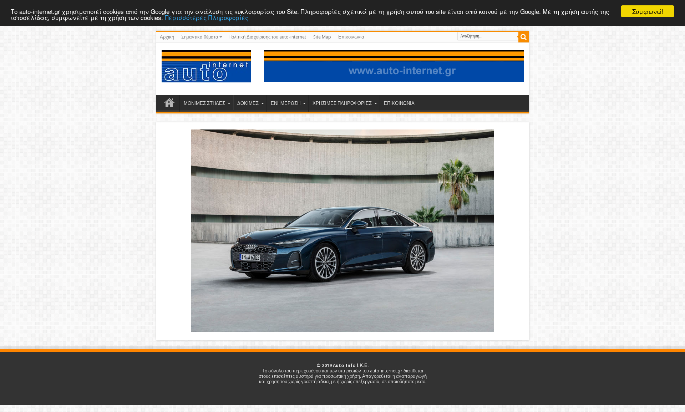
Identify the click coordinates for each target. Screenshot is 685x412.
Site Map (322, 37)
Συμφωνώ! (647, 11)
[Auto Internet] (206, 77)
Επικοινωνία (351, 37)
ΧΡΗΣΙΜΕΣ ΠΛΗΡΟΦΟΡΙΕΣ (342, 103)
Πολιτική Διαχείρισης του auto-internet (267, 37)
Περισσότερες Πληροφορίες (206, 17)
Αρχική (167, 37)
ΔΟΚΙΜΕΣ (248, 103)
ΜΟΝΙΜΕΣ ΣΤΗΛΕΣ (204, 103)
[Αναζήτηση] (523, 37)
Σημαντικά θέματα (199, 37)
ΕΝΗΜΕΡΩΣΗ (285, 103)
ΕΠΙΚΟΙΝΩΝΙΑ (399, 103)
